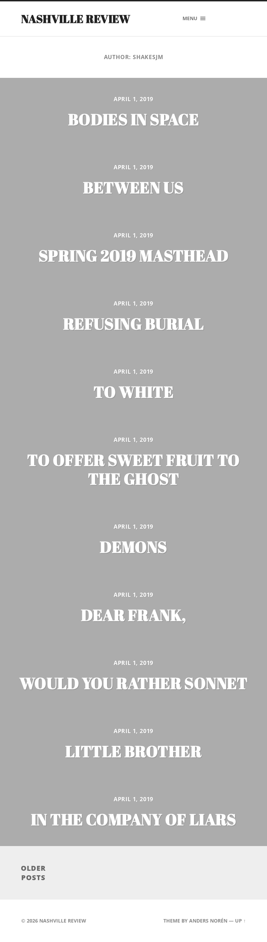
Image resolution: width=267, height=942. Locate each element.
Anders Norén (208, 920)
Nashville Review (75, 18)
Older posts (33, 872)
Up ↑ (240, 920)
